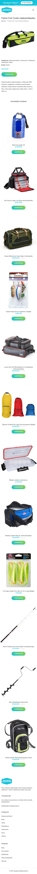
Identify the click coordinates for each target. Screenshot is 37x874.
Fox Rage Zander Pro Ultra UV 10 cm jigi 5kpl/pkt (18, 591)
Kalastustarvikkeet (14, 60)
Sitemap (3, 861)
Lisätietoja (9, 74)
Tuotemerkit (23, 60)
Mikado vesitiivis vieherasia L (18, 480)
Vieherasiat (4, 62)
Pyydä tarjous (26, 2)
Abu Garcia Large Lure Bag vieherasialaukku (18, 200)
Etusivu (3, 21)
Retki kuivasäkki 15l (18, 145)
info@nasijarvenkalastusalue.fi (10, 806)
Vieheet (3, 836)
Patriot (10, 62)
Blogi (2, 848)
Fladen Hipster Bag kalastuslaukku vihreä (18, 757)
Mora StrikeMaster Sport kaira (18, 702)
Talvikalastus (5, 826)
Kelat (2, 819)
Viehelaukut (31, 60)
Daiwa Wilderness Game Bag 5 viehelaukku (18, 256)
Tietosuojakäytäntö (6, 857)
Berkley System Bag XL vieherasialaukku (18, 535)
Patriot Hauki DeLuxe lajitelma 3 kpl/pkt (18, 311)
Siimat (3, 823)
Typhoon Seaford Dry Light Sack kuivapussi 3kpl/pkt (18, 424)
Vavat (3, 833)
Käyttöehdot (4, 854)
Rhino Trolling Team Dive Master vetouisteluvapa (18, 646)
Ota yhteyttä (5, 851)
